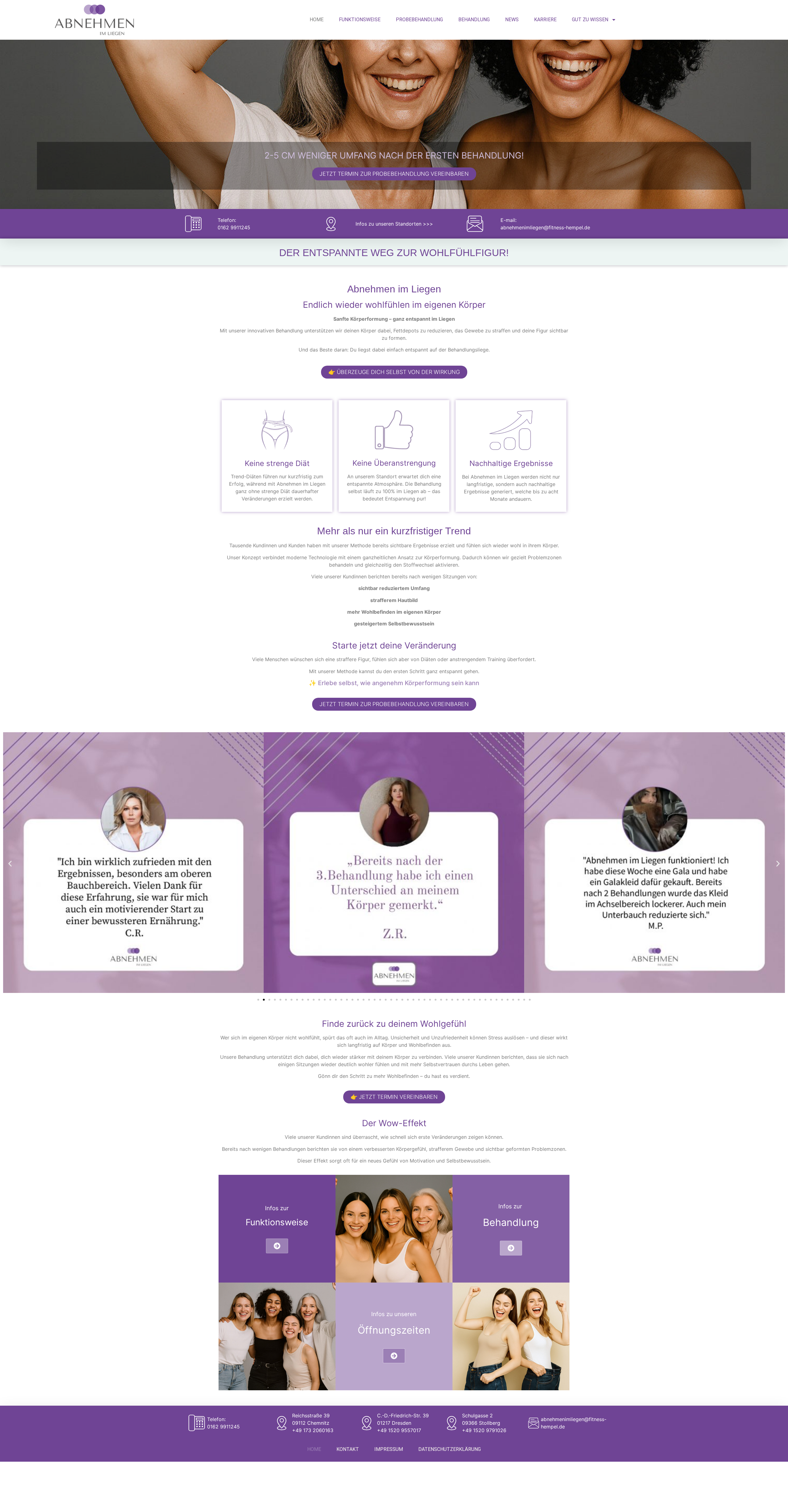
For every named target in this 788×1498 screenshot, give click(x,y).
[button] (10, 863)
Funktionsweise (359, 19)
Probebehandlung (419, 19)
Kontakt (347, 1449)
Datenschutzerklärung (449, 1449)
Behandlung (474, 19)
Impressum (388, 1449)
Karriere (545, 19)
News (512, 19)
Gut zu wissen (590, 19)
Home (317, 19)
